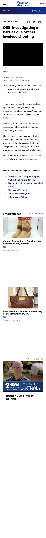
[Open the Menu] (4, 4)
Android (12, 179)
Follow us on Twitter (17, 197)
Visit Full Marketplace (35, 214)
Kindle (24, 179)
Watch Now (39, 4)
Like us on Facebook (17, 190)
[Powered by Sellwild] (39, 359)
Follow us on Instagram (19, 193)
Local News (10, 21)
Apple (36, 176)
